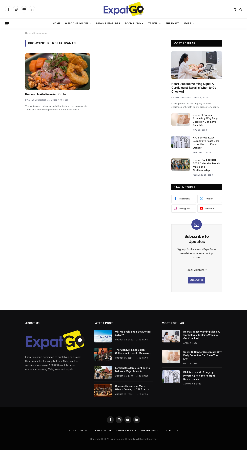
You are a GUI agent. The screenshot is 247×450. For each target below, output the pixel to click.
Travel (153, 23)
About (84, 430)
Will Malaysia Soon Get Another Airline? (133, 333)
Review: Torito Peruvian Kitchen (46, 94)
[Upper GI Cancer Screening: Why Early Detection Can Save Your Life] (180, 119)
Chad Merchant (37, 100)
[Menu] (7, 23)
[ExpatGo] (123, 9)
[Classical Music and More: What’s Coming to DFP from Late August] (103, 390)
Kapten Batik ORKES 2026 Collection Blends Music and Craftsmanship (206, 165)
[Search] (240, 9)
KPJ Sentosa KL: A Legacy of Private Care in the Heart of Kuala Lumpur (206, 142)
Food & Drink (134, 23)
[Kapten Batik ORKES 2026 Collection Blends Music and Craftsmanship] (180, 164)
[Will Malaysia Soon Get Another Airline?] (103, 336)
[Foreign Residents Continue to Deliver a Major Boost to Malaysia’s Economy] (103, 372)
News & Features (108, 23)
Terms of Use (102, 430)
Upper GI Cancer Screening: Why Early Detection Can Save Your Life (205, 120)
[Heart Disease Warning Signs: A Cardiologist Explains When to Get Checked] (196, 65)
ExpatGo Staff (183, 97)
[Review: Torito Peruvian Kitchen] (57, 71)
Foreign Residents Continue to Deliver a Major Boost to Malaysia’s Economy (132, 369)
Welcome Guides (77, 23)
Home (56, 23)
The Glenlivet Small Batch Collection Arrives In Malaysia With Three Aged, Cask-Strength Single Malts (134, 351)
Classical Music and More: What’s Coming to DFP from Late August (133, 388)
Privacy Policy (126, 430)
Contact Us (170, 430)
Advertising (149, 430)
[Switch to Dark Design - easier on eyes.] (235, 9)
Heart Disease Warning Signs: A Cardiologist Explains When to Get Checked (194, 87)
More (187, 23)
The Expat (172, 23)
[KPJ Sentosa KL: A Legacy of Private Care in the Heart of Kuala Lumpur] (180, 142)
